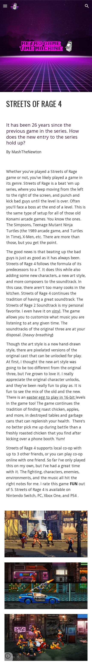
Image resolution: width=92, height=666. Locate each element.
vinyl (56, 311)
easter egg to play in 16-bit (51, 397)
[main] (46, 103)
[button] (5, 6)
